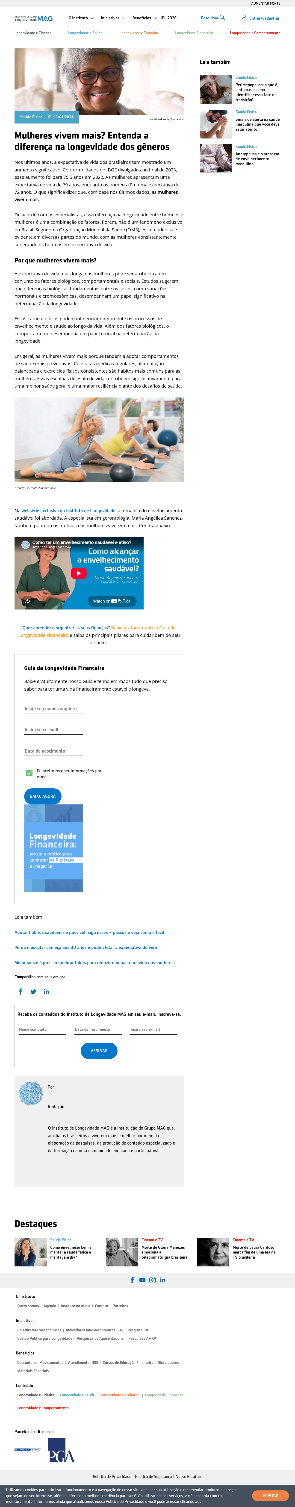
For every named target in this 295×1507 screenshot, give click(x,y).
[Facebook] (132, 1280)
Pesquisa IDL (138, 1330)
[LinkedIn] (162, 1280)
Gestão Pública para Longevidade (44, 1338)
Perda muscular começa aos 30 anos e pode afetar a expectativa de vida (86, 947)
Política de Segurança (153, 1476)
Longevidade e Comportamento (255, 33)
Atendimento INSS (83, 1362)
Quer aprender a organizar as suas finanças (65, 627)
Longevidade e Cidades (33, 33)
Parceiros (120, 1306)
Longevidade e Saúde (85, 33)
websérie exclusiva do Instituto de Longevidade (68, 510)
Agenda (50, 1306)
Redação (56, 1106)
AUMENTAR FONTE (265, 3)
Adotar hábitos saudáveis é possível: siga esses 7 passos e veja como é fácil (89, 932)
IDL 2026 (169, 18)
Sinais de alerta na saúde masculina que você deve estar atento (258, 124)
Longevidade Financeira (194, 33)
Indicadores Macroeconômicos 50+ (94, 1330)
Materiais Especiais (33, 1371)
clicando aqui (191, 1501)
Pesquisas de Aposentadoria (100, 1338)
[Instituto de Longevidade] (34, 19)
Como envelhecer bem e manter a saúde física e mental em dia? (70, 1252)
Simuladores (168, 1362)
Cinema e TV (152, 1240)
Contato (101, 1306)
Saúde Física (31, 117)
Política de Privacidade (112, 1476)
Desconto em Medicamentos (40, 1362)
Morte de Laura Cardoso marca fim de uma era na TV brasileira (254, 1252)
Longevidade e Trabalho (139, 33)
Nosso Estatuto (189, 1476)
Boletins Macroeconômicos (39, 1330)
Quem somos (28, 1306)
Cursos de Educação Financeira (128, 1362)
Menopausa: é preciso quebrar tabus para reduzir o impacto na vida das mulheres (95, 962)
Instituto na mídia (75, 1306)
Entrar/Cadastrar (264, 18)
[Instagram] (152, 1280)
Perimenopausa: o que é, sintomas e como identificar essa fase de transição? (257, 92)
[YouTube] (142, 1280)
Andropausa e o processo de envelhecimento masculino (257, 159)
